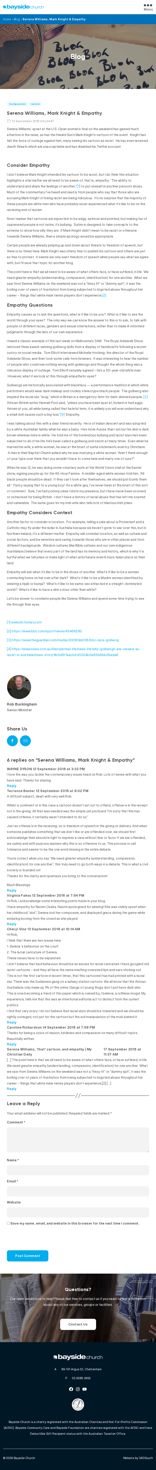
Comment (16, 1122)
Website (14, 1202)
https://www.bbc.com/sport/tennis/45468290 (47, 631)
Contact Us (78, 1324)
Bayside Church (24, 1458)
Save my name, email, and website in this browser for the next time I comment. (75, 1223)
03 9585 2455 (81, 1378)
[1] (78, 186)
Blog (17, 19)
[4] (63, 414)
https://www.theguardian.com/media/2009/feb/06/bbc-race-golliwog (65, 640)
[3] (145, 396)
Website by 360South (138, 1458)
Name (13, 1160)
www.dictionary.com (26, 622)
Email (12, 1181)
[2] (104, 295)
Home (7, 19)
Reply (12, 785)
